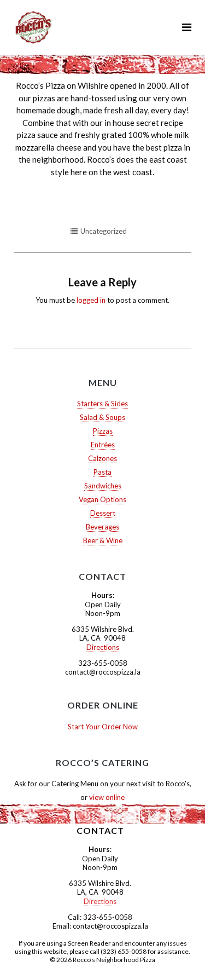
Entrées (103, 444)
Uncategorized (103, 231)
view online (107, 797)
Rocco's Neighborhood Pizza (114, 959)
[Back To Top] (178, 946)
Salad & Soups (102, 417)
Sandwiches (102, 485)
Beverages (102, 526)
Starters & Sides (102, 403)
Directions (102, 647)
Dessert (102, 513)
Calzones (102, 458)
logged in (91, 300)
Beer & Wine (102, 540)
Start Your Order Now (103, 726)
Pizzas (103, 431)
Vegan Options (102, 499)
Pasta (102, 472)
